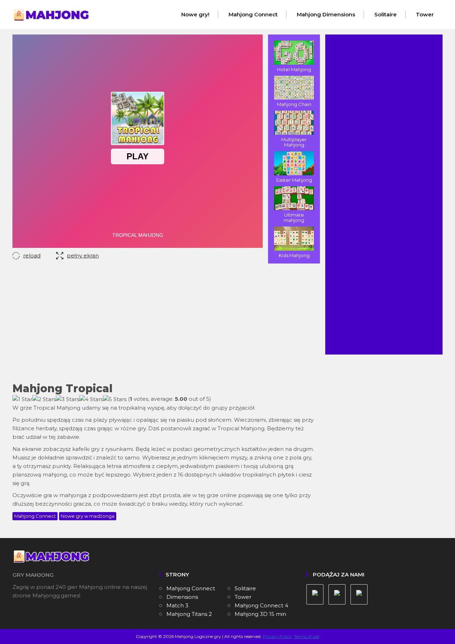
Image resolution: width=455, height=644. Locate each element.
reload (32, 255)
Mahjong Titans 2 (189, 614)
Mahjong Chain (294, 104)
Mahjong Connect (253, 14)
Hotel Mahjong (294, 69)
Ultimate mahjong (294, 217)
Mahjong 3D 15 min (260, 614)
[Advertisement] (163, 324)
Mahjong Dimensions (326, 14)
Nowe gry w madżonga (87, 516)
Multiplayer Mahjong (294, 142)
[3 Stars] (67, 399)
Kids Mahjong (294, 255)
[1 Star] (22, 399)
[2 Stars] (44, 399)
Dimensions (182, 597)
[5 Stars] (115, 399)
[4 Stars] (91, 399)
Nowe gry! (195, 14)
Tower (425, 14)
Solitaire (385, 14)
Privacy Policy (277, 636)
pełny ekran (83, 255)
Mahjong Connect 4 (261, 605)
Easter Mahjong (294, 180)
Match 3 (177, 605)
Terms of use (306, 636)
